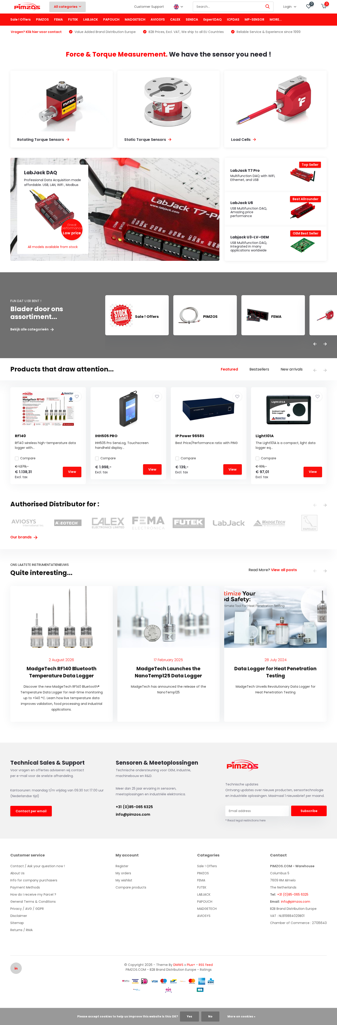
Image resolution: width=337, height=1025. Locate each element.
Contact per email (31, 811)
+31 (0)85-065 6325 (134, 807)
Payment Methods (25, 887)
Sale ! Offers (20, 19)
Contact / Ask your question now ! (37, 866)
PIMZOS (42, 19)
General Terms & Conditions (33, 901)
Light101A (265, 436)
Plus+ (191, 964)
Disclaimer (18, 915)
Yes (189, 1016)
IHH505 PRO (106, 436)
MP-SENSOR (254, 19)
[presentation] (315, 344)
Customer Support (149, 6)
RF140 (20, 436)
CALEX (175, 19)
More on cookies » (241, 1016)
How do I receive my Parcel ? (33, 894)
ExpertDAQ (212, 19)
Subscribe (309, 811)
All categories (65, 6)
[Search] (267, 7)
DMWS (178, 964)
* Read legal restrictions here (245, 820)
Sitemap (17, 923)
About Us (17, 873)
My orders (123, 873)
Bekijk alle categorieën (29, 329)
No (210, 1016)
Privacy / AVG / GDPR (27, 908)
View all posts (284, 569)
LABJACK (90, 19)
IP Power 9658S (189, 436)
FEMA (58, 19)
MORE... (276, 19)
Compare (28, 458)
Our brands (21, 537)
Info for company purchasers (33, 880)
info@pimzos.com (133, 814)
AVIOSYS (158, 19)
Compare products (131, 887)
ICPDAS (233, 19)
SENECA (192, 19)
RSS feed (206, 964)
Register (122, 866)
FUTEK (73, 19)
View (72, 471)
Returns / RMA (21, 930)
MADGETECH (135, 19)
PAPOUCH (111, 19)
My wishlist (124, 880)
